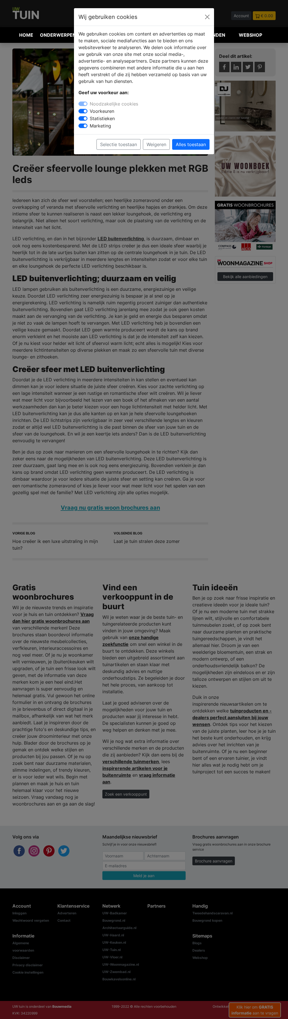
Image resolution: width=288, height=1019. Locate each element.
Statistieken (102, 118)
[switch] (82, 111)
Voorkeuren (102, 111)
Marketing (100, 126)
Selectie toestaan (118, 144)
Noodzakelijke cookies (114, 104)
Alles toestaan (191, 144)
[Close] (207, 16)
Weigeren (156, 144)
